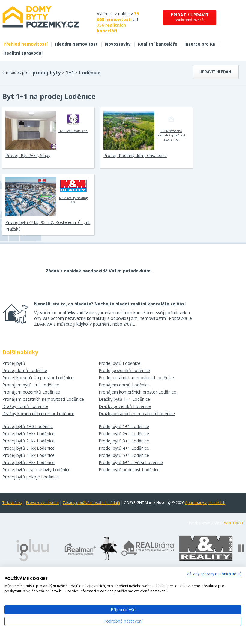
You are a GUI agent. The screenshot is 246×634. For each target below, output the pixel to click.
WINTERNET (234, 522)
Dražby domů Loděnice (25, 406)
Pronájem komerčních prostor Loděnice (137, 392)
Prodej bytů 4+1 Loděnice (124, 448)
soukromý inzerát (190, 17)
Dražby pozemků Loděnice (125, 406)
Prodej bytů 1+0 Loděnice (27, 426)
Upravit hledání (216, 71)
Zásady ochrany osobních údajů (214, 573)
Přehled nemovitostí (26, 44)
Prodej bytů (13, 363)
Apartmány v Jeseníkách (205, 502)
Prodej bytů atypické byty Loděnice (36, 469)
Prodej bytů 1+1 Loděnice (124, 426)
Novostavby (118, 44)
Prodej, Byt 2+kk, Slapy (27, 155)
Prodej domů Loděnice (24, 370)
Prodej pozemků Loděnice (124, 370)
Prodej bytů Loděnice (119, 363)
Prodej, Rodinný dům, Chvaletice (135, 155)
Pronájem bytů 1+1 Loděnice (30, 385)
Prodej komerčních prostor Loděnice (38, 377)
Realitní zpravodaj (23, 53)
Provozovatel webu (42, 502)
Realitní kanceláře (157, 44)
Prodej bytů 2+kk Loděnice (28, 441)
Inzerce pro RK (199, 44)
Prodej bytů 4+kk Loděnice (28, 455)
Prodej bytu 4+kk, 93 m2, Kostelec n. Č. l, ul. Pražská (47, 225)
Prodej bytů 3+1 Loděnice (124, 441)
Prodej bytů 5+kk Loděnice (28, 462)
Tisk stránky (12, 502)
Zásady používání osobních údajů (91, 502)
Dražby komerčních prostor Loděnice (38, 413)
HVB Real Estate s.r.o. (73, 131)
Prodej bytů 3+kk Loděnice (28, 448)
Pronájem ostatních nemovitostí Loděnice (43, 399)
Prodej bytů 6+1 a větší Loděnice (131, 462)
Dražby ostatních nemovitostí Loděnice (137, 413)
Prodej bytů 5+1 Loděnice (124, 455)
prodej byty (47, 72)
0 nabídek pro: (16, 72)
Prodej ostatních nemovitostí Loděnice (136, 377)
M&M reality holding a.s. (73, 200)
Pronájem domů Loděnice (124, 385)
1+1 (70, 72)
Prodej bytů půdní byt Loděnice (129, 469)
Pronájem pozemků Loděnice (31, 392)
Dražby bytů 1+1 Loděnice (124, 399)
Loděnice (89, 72)
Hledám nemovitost (76, 44)
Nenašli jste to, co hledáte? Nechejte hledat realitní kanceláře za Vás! (110, 304)
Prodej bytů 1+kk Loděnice (28, 433)
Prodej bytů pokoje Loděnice (30, 477)
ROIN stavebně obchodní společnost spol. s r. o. (171, 135)
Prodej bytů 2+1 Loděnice (124, 433)
